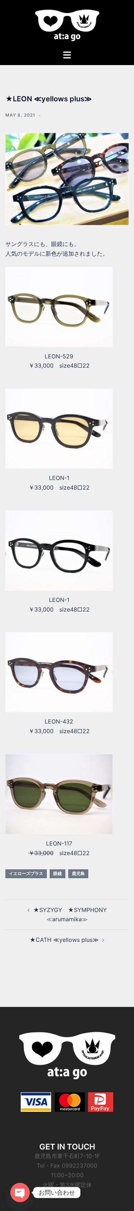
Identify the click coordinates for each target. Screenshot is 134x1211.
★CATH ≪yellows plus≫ (64, 939)
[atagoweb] (67, 24)
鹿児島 (78, 873)
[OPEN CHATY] (20, 1192)
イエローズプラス (26, 873)
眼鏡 (57, 873)
